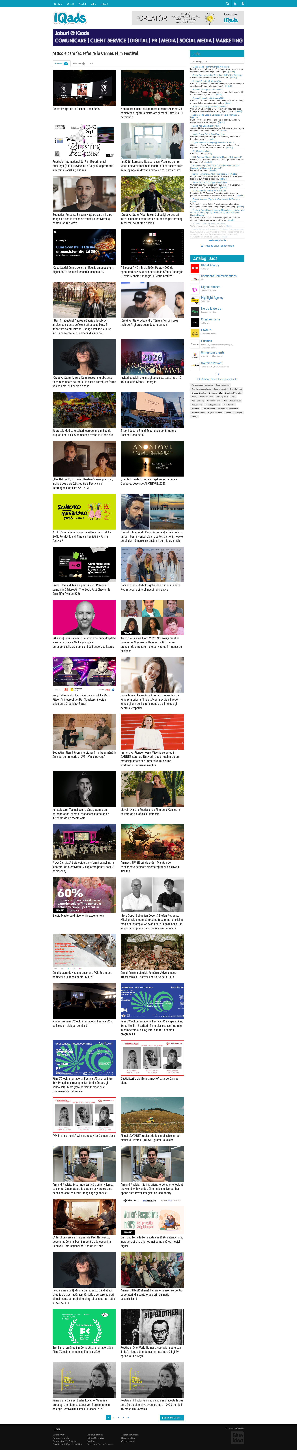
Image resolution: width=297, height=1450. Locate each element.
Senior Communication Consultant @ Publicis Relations (217, 75)
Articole (61, 63)
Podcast (78, 63)
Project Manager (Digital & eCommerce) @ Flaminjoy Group (215, 200)
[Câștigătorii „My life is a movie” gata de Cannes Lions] (152, 1058)
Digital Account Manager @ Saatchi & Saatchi (213, 142)
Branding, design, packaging (221, 344)
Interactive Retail (206, 396)
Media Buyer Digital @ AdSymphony (209, 134)
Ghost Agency (210, 265)
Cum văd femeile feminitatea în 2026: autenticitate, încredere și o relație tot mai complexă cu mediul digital (152, 1242)
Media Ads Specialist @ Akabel (207, 125)
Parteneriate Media (61, 1437)
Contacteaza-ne (128, 1441)
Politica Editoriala (95, 1434)
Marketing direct (222, 396)
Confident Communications (219, 276)
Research (228, 412)
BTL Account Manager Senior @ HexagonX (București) (217, 156)
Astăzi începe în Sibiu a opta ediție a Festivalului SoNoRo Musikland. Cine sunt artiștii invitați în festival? (82, 536)
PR (202, 279)
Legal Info (91, 1441)
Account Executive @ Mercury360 (208, 97)
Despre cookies (128, 1437)
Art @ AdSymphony (202, 150)
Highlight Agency (212, 298)
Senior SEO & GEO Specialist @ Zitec (210, 182)
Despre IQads (59, 1434)
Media (233, 396)
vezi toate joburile (217, 240)
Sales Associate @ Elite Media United (210, 106)
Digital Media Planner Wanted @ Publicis (211, 66)
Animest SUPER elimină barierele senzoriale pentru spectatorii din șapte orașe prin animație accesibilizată (151, 1295)
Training (219, 356)
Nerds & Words (211, 308)
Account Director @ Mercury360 (207, 81)
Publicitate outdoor (198, 412)
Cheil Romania (210, 319)
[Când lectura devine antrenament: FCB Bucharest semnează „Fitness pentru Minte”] (84, 952)
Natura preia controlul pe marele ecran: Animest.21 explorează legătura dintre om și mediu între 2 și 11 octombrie (152, 113)
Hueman (206, 341)
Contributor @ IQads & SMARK (67, 1444)
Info (91, 63)
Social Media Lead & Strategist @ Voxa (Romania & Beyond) (214, 116)
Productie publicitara (212, 404)
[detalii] (231, 71)
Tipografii (238, 412)
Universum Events (212, 352)
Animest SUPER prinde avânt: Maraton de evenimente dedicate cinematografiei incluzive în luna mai (150, 867)
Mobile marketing (198, 400)
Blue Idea (239, 1428)
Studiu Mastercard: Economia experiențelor (79, 915)
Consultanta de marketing (201, 389)
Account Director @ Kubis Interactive (209, 223)
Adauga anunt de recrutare (219, 245)
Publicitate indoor (208, 408)
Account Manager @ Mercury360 (207, 89)
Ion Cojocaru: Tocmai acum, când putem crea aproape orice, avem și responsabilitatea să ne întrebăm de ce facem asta (81, 814)
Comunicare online (208, 290)
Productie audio (235, 400)
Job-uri (104, 4)
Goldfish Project (211, 363)
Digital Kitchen (210, 287)
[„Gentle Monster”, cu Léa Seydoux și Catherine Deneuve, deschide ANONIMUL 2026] (152, 459)
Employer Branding (199, 393)
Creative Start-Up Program (64, 1441)
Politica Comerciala (95, 1437)
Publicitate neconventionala (228, 408)
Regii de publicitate (215, 412)
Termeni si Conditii (130, 1434)
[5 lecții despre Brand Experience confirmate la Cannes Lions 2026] (152, 410)
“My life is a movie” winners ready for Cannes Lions (84, 1136)
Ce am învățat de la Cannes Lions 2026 (76, 109)
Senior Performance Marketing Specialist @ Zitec (215, 173)
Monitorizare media (214, 400)
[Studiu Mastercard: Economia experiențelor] (84, 895)
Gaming (194, 396)
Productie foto (197, 404)
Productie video (229, 404)
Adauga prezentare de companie (219, 379)
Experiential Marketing (233, 393)
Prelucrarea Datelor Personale (100, 1444)
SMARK (128, 633)
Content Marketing (220, 389)
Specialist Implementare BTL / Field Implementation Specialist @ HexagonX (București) (214, 166)
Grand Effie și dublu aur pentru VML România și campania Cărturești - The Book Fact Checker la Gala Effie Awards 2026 (81, 589)
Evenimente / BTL (208, 356)
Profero (206, 330)
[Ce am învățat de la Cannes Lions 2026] (84, 88)
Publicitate (205, 268)
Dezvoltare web (236, 389)
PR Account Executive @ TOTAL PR (209, 190)
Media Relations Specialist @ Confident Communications (218, 229)
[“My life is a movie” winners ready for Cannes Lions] (84, 1115)
